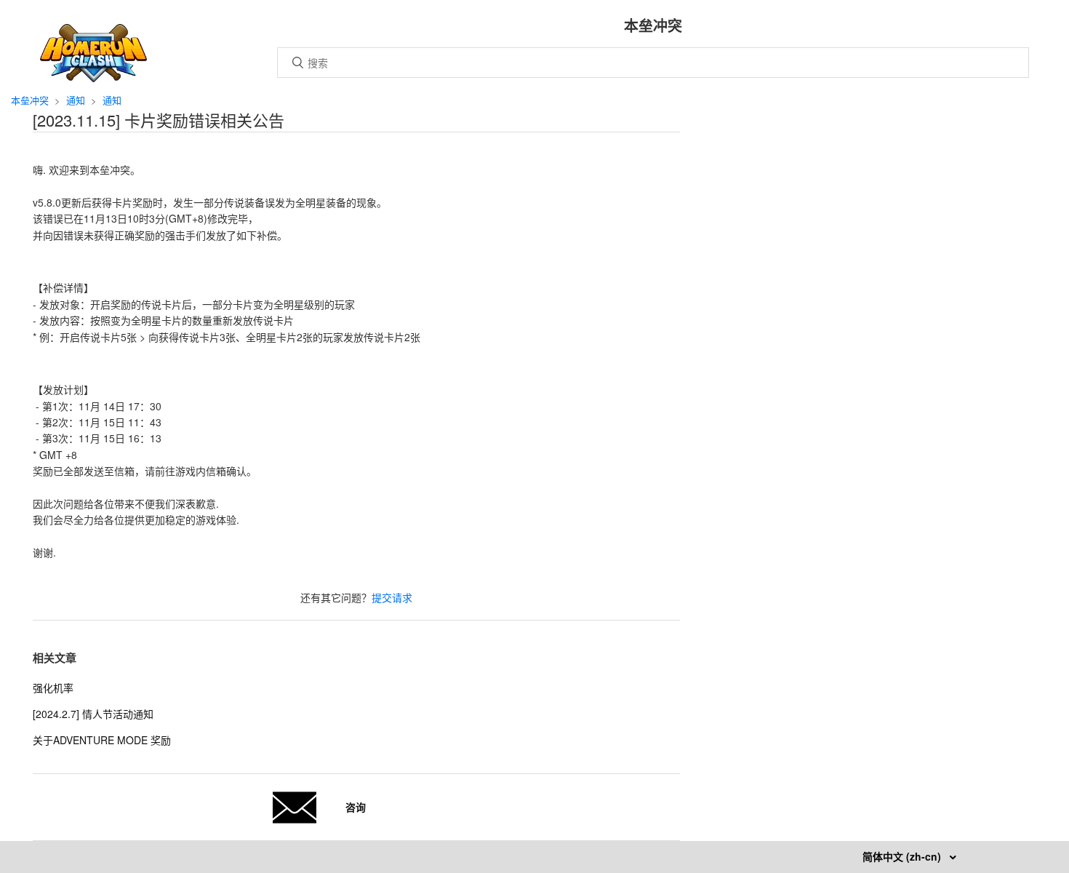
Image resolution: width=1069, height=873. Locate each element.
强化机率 (53, 687)
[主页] (93, 78)
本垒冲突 (30, 100)
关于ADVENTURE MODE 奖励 (102, 740)
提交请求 (392, 597)
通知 (75, 100)
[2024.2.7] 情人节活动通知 (93, 713)
